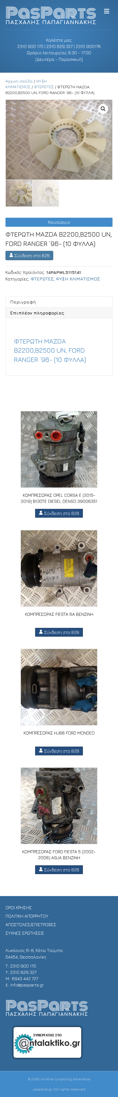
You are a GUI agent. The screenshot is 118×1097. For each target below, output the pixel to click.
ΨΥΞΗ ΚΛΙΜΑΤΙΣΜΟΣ (78, 278)
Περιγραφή (23, 301)
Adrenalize (81, 1079)
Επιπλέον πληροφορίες (37, 312)
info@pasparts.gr (27, 984)
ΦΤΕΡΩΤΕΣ (44, 86)
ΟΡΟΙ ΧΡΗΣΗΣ (18, 907)
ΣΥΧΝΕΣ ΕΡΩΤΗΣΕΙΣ (24, 933)
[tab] (59, 301)
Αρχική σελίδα (19, 81)
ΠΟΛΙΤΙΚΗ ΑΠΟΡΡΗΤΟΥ (26, 916)
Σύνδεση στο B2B (31, 255)
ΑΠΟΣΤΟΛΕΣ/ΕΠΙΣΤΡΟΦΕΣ (30, 924)
